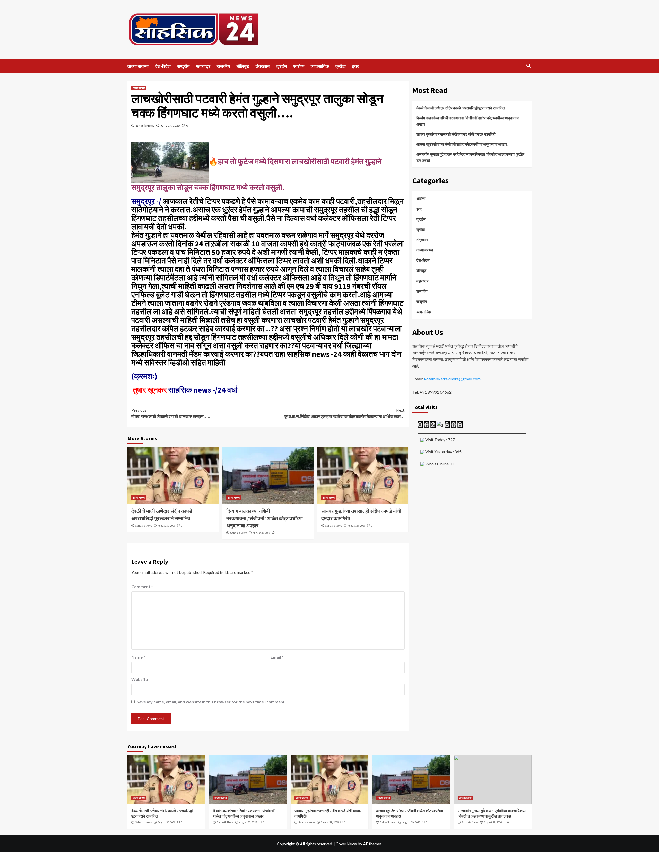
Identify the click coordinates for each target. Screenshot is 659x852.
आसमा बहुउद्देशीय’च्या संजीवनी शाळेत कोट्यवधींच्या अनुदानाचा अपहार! (462, 144)
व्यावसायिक (320, 66)
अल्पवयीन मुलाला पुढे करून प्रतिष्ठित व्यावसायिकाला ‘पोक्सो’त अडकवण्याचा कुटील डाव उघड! (470, 157)
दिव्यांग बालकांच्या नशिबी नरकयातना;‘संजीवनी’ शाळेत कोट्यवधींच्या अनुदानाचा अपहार (264, 518)
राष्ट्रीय (183, 66)
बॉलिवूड (243, 66)
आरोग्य (298, 66)
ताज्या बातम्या (138, 66)
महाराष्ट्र (203, 66)
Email (277, 657)
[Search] (528, 65)
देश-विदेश (163, 66)
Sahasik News (145, 125)
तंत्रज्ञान (263, 66)
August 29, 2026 (356, 525)
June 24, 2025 (170, 125)
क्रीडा (340, 66)
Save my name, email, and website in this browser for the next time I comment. (211, 701)
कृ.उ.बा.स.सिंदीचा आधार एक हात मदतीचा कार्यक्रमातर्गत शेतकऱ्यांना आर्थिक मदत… (344, 413)
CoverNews (346, 843)
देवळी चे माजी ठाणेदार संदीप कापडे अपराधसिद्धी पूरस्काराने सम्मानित (460, 108)
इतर (355, 66)
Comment (142, 586)
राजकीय (223, 66)
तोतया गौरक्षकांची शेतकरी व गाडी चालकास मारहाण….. (170, 413)
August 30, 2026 (166, 525)
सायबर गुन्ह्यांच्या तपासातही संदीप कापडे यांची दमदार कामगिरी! (456, 134)
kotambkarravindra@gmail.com (452, 378)
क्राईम (281, 66)
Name (138, 657)
